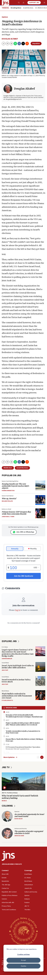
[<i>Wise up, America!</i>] (40, 500)
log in (17, 610)
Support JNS (34, 3)
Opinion (5, 17)
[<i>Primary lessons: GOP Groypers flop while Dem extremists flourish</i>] (40, 513)
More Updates (9, 757)
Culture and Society (20, 829)
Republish (36, 43)
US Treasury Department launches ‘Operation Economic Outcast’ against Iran (23, 748)
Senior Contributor (7, 496)
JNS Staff (5, 670)
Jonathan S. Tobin (8, 517)
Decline (23, 966)
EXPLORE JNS (9, 641)
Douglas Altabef (10, 38)
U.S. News (5, 647)
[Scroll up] (38, 757)
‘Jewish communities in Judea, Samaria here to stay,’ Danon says (23, 732)
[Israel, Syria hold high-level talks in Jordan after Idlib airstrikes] (40, 667)
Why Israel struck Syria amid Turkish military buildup (20, 796)
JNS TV (6, 767)
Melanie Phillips (7, 501)
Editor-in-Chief (6, 509)
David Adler (18, 819)
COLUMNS (7, 806)
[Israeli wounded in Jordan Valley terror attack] (40, 681)
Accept (23, 960)
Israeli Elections (28, 8)
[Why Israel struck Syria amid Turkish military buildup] (23, 781)
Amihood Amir (19, 836)
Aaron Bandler (7, 659)
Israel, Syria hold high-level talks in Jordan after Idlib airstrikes (18, 666)
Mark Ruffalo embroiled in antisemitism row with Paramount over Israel (17, 696)
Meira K (4, 801)
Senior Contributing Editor (10, 481)
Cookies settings (23, 954)
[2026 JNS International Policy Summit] (23, 931)
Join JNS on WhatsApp (25, 532)
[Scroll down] (42, 757)
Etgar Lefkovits (7, 700)
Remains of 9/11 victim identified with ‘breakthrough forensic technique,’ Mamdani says (24, 716)
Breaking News (11, 708)
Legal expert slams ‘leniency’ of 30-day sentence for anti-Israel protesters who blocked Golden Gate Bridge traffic (18, 653)
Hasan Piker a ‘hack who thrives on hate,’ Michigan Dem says (24, 740)
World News (5, 691)
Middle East (8, 468)
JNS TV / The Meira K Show (9, 793)
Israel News (5, 663)
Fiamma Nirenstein (8, 491)
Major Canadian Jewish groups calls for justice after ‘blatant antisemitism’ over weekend (23, 724)
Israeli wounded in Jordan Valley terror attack (16, 681)
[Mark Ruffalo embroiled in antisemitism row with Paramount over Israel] (40, 695)
